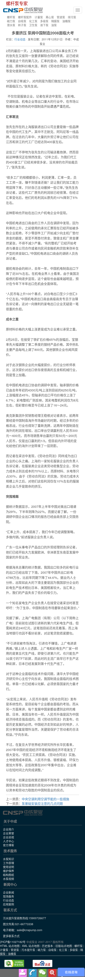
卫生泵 (33, 25)
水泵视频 (8, 879)
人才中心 (8, 841)
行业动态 (20, 39)
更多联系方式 (11, 936)
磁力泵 (11, 21)
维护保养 (8, 871)
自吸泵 (22, 21)
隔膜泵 (55, 21)
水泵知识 (8, 859)
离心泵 (50, 17)
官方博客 (8, 845)
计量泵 (39, 17)
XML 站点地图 (31, 946)
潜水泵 (11, 25)
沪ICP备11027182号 (13, 942)
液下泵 (44, 25)
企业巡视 (8, 837)
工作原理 (8, 863)
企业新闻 (8, 892)
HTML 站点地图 (10, 946)
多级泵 (44, 21)
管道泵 (61, 17)
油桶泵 (66, 21)
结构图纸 (8, 875)
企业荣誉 (8, 833)
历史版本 (47, 946)
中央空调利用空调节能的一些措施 (45, 799)
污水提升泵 (28, 950)
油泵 (54, 25)
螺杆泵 (11, 17)
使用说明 (8, 867)
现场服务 (8, 896)
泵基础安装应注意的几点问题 (42, 803)
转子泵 (22, 25)
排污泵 (72, 17)
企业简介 (8, 829)
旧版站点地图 (63, 946)
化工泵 (33, 21)
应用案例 (8, 904)
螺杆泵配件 (25, 17)
